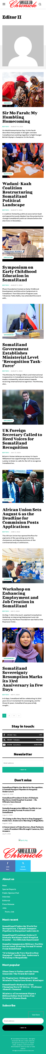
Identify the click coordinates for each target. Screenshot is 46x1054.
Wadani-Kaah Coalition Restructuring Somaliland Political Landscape (17, 194)
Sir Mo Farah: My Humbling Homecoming (20, 117)
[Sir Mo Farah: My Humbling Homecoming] (23, 89)
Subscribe (38, 745)
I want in (23, 770)
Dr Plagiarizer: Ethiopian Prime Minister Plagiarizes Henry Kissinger (23, 979)
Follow (39, 740)
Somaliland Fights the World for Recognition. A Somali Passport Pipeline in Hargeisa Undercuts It (22, 789)
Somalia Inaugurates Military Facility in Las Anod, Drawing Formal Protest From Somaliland (21, 810)
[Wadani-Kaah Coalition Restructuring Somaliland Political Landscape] (23, 160)
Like (40, 735)
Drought (7, 103)
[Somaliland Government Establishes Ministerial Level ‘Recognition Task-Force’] (23, 321)
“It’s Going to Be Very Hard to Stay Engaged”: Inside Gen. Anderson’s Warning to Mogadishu (22, 819)
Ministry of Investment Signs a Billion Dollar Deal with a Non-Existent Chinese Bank (19, 995)
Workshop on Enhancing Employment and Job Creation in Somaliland (20, 597)
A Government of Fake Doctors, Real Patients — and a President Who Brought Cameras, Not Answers (23, 829)
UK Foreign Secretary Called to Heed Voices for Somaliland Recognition (22, 439)
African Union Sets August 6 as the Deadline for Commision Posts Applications (21, 518)
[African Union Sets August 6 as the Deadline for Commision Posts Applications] (23, 486)
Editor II (5, 126)
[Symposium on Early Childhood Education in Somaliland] (23, 243)
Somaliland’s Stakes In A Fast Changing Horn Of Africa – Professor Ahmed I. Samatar (22, 986)
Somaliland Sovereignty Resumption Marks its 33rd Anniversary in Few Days (22, 679)
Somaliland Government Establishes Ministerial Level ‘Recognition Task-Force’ (22, 355)
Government (9, 335)
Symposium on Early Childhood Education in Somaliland (19, 273)
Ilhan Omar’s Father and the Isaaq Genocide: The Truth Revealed (20, 972)
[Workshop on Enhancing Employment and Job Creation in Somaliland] (23, 565)
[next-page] (19, 716)
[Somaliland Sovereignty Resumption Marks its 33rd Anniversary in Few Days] (23, 645)
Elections (8, 174)
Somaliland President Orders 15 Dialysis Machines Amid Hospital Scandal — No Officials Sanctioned (20, 799)
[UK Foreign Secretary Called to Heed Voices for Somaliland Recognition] (23, 407)
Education (8, 257)
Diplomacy (8, 421)
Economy (7, 579)
